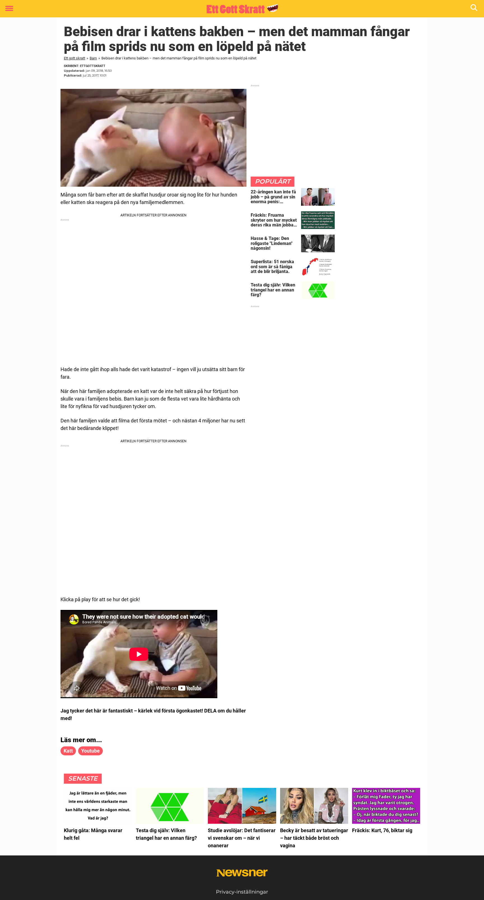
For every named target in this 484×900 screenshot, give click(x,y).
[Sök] (474, 9)
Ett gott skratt (74, 58)
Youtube (90, 751)
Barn (93, 58)
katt (68, 751)
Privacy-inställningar (242, 892)
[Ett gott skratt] (240, 9)
